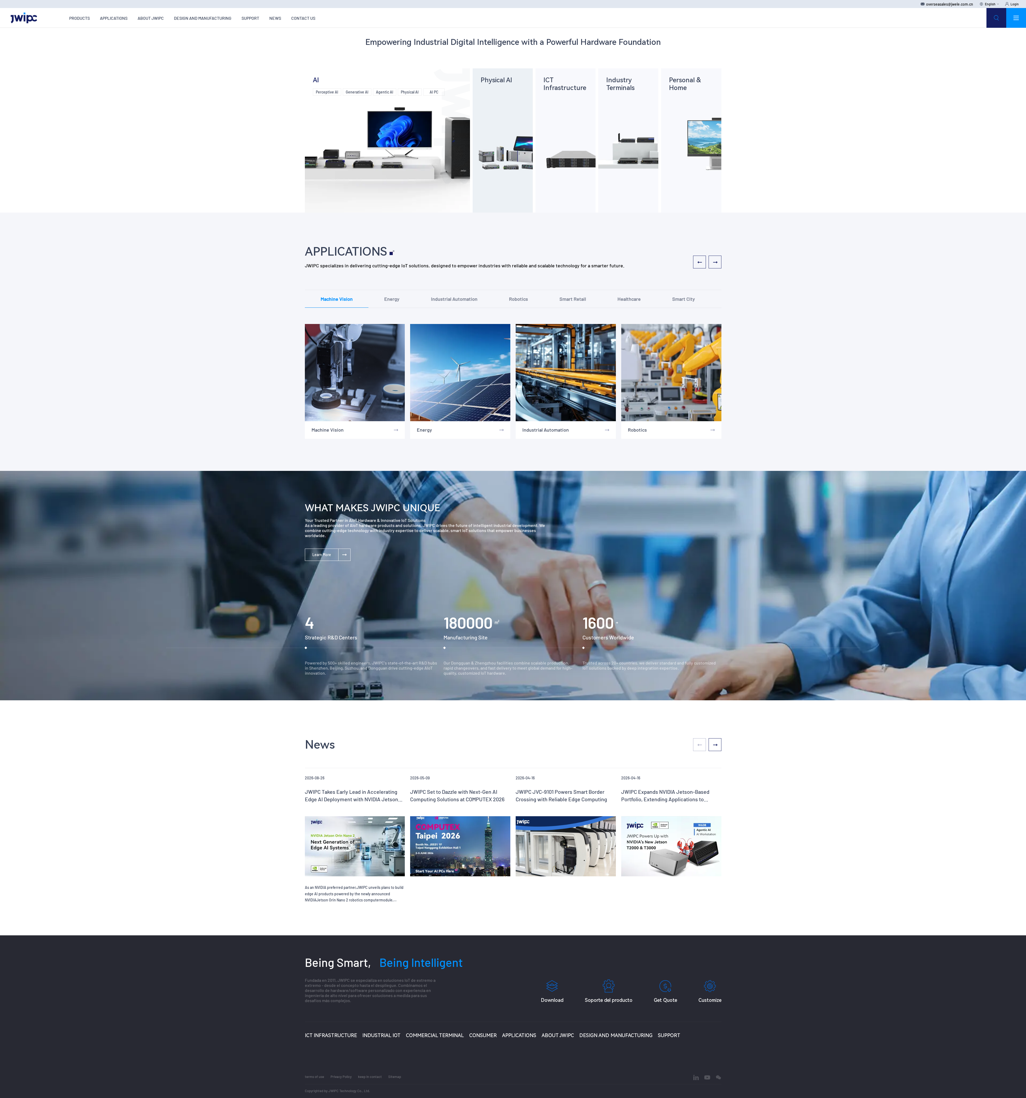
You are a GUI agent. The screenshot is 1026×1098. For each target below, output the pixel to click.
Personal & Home (685, 84)
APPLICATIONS (113, 18)
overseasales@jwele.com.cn (949, 4)
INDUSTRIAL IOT (381, 1035)
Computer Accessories (691, 108)
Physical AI (410, 92)
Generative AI (357, 92)
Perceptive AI (327, 92)
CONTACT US (303, 18)
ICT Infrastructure (564, 84)
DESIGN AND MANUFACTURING (202, 18)
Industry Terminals (620, 84)
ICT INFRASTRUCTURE (331, 1035)
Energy (391, 299)
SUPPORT (250, 18)
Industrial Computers (501, 92)
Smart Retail (572, 299)
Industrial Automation (454, 299)
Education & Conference (628, 102)
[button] (715, 745)
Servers (554, 99)
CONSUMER (483, 1035)
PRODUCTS (79, 18)
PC (680, 99)
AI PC (433, 92)
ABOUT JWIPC (151, 18)
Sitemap (394, 1076)
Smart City (683, 299)
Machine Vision (337, 299)
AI (316, 80)
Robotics (518, 299)
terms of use (314, 1076)
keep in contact (370, 1076)
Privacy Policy (341, 1076)
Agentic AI (384, 92)
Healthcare (629, 299)
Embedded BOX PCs (500, 101)
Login (1015, 4)
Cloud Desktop (621, 113)
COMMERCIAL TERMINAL (435, 1035)
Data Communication (563, 108)
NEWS (275, 18)
